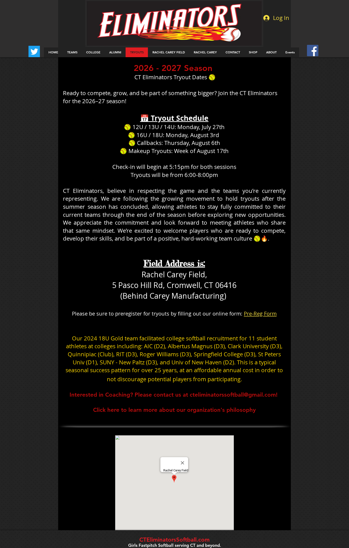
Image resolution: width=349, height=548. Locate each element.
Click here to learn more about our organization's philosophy (174, 409)
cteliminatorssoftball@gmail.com (233, 394)
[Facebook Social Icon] (312, 50)
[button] (72, 52)
